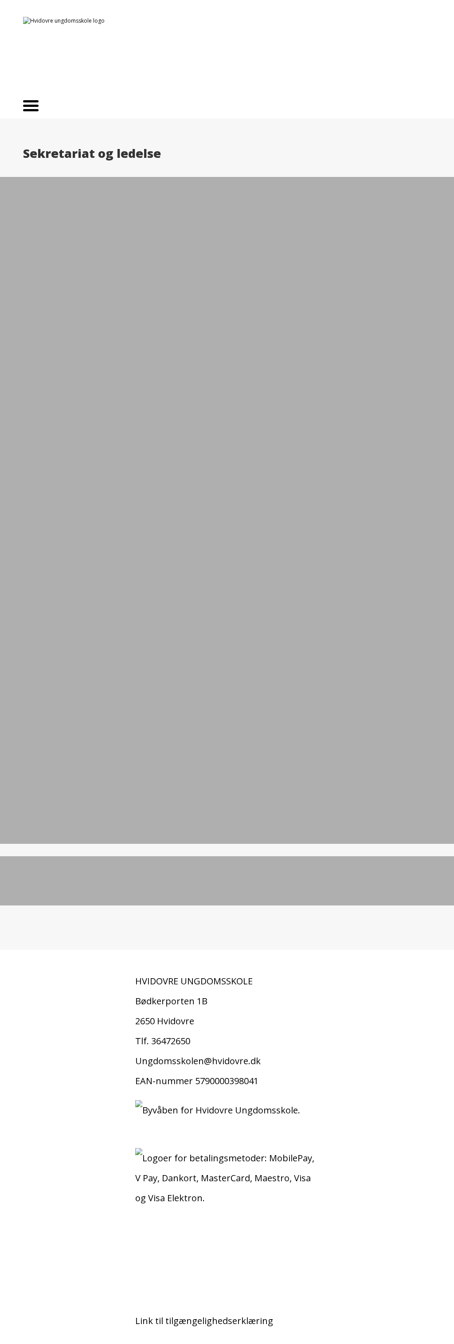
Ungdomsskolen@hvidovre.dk (198, 1061)
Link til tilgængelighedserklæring (204, 1321)
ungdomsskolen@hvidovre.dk (96, 888)
